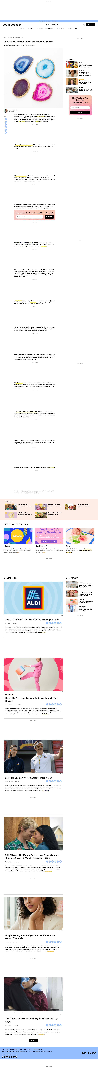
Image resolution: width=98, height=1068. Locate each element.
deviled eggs (44, 246)
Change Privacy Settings (46, 1051)
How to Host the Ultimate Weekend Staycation (86, 602)
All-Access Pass (88, 548)
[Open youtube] (12, 25)
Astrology (81, 582)
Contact (30, 1049)
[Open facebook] (4, 25)
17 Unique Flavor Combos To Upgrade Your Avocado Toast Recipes (54, 513)
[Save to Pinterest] (6, 122)
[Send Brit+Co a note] (20, 25)
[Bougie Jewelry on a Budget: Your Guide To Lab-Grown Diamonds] (72, 73)
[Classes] (80, 536)
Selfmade (7, 546)
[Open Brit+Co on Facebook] (2, 1057)
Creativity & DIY (19, 37)
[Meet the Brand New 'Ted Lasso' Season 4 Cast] (33, 756)
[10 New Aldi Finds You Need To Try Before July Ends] (33, 598)
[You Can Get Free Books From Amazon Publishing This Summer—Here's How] (72, 65)
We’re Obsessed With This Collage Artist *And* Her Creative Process (86, 594)
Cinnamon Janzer (13, 109)
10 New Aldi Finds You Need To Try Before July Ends (32, 619)
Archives (38, 1051)
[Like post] (6, 132)
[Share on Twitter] (6, 124)
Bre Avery (9, 623)
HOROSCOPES (60, 28)
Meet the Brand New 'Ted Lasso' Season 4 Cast (28, 777)
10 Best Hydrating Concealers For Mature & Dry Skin (25, 513)
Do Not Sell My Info (38, 1049)
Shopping (22, 28)
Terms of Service (23, 1051)
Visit (18, 552)
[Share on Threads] (6, 130)
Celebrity (39, 28)
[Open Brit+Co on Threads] (11, 1057)
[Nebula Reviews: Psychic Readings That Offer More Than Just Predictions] (72, 585)
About (3, 1049)
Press (7, 1049)
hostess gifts (22, 121)
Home (5, 37)
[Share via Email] (6, 127)
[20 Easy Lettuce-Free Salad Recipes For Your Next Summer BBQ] (70, 507)
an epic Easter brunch (40, 119)
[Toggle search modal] (84, 25)
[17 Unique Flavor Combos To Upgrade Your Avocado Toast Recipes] (41, 515)
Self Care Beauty (11, 37)
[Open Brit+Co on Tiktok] (14, 1057)
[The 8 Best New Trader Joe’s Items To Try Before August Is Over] (41, 507)
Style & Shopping (82, 606)
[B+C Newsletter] (49, 536)
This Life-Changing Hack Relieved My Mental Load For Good (86, 91)
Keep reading (41, 632)
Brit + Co (8, 942)
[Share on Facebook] (6, 119)
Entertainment (50, 28)
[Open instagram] (9, 25)
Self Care (30, 28)
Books (80, 62)
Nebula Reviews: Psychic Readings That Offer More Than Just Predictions (86, 585)
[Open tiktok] (17, 25)
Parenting (81, 87)
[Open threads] (14, 25)
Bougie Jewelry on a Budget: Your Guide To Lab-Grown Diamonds (85, 74)
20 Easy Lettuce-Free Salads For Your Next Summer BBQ (83, 505)
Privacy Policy (32, 1051)
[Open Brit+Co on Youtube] (9, 1057)
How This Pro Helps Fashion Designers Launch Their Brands (32, 699)
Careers (25, 1049)
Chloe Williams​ (10, 781)
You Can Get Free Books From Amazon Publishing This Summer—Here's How (86, 66)
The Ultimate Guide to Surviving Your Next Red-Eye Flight (31, 1020)
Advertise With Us (13, 1049)
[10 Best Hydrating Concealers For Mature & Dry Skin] (11, 515)
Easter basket (38, 121)
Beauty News (81, 70)
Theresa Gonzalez (10, 704)
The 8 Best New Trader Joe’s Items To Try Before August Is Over (54, 505)
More (75, 28)
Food (69, 28)
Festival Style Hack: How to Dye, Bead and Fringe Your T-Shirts (85, 609)
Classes (68, 546)
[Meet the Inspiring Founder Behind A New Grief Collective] (72, 81)
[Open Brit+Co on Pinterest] (5, 1057)
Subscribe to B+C (41, 546)
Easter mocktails (41, 116)
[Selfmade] (18, 536)
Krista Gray (9, 1025)
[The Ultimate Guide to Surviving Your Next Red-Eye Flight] (33, 994)
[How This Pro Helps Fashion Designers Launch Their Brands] (33, 674)
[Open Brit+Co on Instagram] (7, 1057)
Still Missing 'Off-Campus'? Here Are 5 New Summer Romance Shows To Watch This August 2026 (25, 505)
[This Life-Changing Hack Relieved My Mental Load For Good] (72, 90)
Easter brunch (32, 302)
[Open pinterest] (6, 25)
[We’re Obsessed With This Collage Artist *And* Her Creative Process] (72, 593)
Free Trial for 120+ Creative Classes (47, 21)
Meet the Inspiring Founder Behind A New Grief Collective (85, 82)
